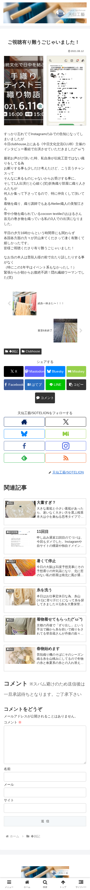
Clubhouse (33, 351)
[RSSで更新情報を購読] (65, 458)
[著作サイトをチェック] (24, 422)
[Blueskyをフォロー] (24, 434)
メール (9, 784)
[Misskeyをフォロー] (65, 434)
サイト (9, 800)
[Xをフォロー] (65, 422)
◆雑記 (13, 351)
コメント (13, 722)
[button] (76, 384)
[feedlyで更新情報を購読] (24, 458)
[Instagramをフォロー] (65, 446)
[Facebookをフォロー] (24, 446)
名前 (7, 769)
